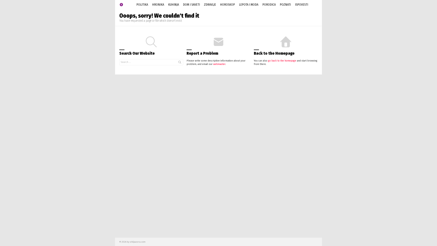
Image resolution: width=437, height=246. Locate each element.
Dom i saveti (191, 4)
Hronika (158, 4)
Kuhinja (173, 4)
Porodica (269, 4)
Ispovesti (301, 4)
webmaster (219, 64)
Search (179, 63)
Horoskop (227, 4)
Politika (142, 4)
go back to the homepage (282, 60)
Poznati (285, 4)
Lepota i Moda (248, 4)
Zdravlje (210, 4)
